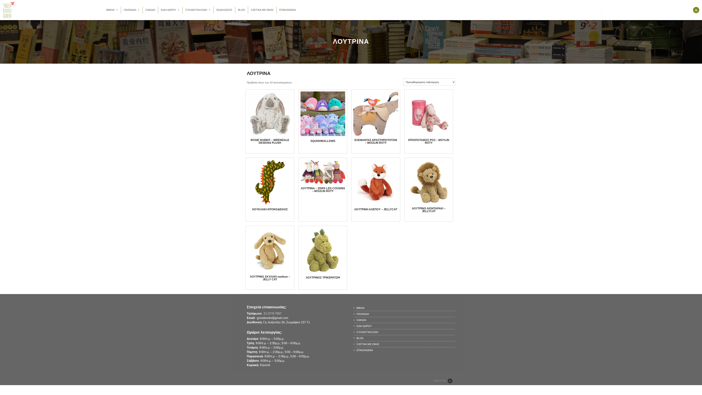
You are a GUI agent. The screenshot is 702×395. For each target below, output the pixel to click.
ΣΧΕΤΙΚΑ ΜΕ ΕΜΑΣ (262, 9)
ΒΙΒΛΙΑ (110, 9)
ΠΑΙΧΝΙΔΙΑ (130, 9)
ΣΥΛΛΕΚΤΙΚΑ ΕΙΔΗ (196, 9)
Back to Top (440, 380)
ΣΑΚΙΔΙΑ (150, 9)
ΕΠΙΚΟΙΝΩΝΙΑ (287, 9)
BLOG (241, 9)
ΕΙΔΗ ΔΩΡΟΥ (168, 9)
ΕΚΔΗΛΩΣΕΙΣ (224, 9)
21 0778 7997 (273, 313)
